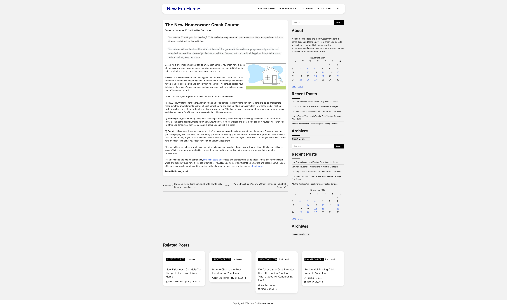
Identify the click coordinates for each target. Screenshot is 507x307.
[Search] (338, 9)
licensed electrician (212, 160)
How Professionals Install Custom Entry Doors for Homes (315, 102)
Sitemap (270, 303)
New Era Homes (184, 9)
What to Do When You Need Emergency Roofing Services (314, 124)
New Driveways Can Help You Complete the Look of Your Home (183, 273)
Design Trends (325, 9)
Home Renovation (288, 9)
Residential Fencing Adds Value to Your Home (319, 271)
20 (315, 76)
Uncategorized (181, 171)
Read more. (257, 166)
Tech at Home (307, 9)
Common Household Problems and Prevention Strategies (315, 106)
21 (323, 76)
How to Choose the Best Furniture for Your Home (226, 271)
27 (315, 80)
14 (323, 72)
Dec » (300, 86)
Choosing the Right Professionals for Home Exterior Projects (316, 111)
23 (338, 76)
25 (300, 80)
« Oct (294, 86)
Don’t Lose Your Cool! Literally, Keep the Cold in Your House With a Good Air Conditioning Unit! (276, 275)
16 (338, 72)
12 (308, 72)
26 (308, 80)
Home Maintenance (266, 9)
